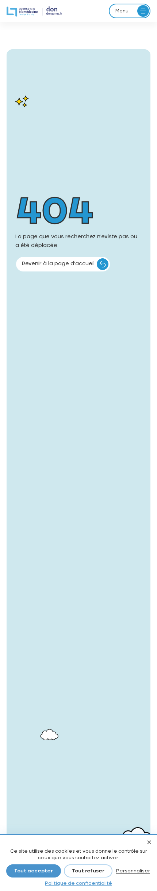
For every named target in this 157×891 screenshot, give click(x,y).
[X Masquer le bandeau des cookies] (149, 843)
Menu (122, 11)
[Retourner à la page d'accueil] (34, 11)
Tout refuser (88, 871)
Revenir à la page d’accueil (58, 263)
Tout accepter (33, 871)
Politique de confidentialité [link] (78, 883)
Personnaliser (133, 871)
